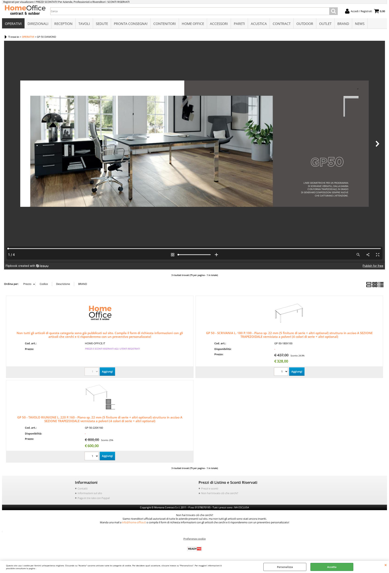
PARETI (239, 23)
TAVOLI (84, 23)
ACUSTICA (259, 23)
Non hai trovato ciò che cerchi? (219, 493)
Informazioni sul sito (90, 493)
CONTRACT (282, 23)
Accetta (332, 567)
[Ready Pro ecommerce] (194, 548)
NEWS (359, 23)
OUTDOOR (304, 23)
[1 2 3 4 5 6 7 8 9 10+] (281, 372)
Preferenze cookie (194, 539)
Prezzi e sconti (209, 488)
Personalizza (285, 567)
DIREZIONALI (38, 23)
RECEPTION (63, 23)
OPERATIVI (13, 23)
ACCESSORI (219, 23)
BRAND (343, 23)
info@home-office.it (134, 522)
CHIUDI (385, 565)
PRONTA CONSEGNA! (130, 23)
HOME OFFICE (193, 23)
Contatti (83, 488)
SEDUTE (102, 23)
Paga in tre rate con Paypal (94, 498)
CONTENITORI (164, 23)
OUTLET (325, 23)
